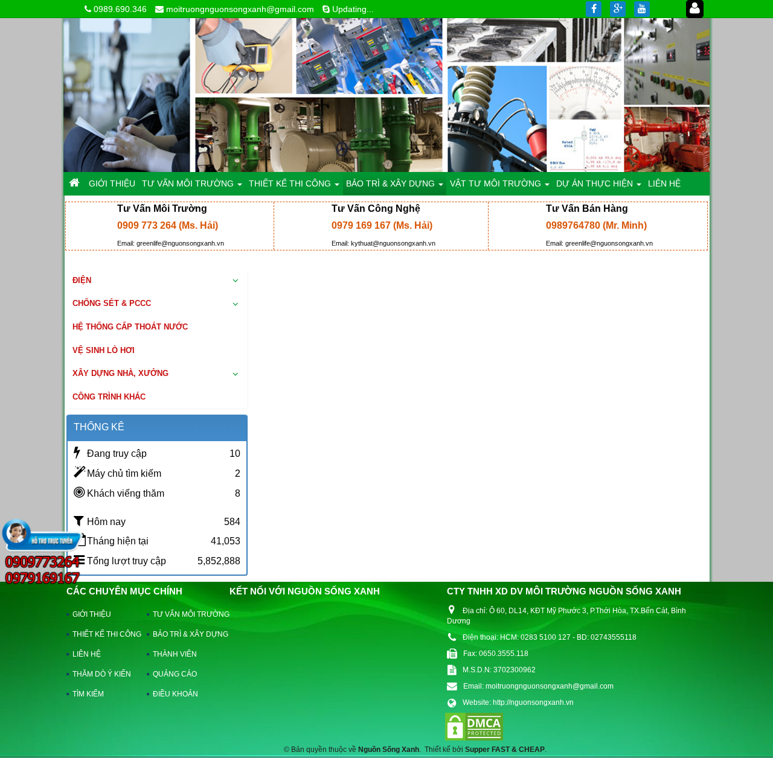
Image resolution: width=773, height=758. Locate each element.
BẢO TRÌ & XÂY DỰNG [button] (391, 183)
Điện (81, 280)
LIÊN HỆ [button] (664, 183)
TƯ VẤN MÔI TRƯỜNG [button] (189, 183)
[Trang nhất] (75, 183)
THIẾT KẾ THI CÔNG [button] (291, 183)
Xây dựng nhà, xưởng (120, 373)
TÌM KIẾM (88, 694)
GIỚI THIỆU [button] (112, 183)
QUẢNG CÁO (175, 674)
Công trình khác (109, 396)
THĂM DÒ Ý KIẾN (101, 674)
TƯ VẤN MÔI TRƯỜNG (185, 614)
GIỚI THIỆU (91, 614)
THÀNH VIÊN (175, 654)
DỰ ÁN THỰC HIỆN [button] (595, 183)
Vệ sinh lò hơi (103, 350)
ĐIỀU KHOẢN (175, 694)
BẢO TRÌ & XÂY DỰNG (185, 634)
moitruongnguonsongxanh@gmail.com (240, 9)
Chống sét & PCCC (111, 303)
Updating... (353, 9)
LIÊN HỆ (86, 654)
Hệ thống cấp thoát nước (130, 326)
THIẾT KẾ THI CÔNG (104, 634)
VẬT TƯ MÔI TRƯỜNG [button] (497, 183)
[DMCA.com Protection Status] (474, 726)
